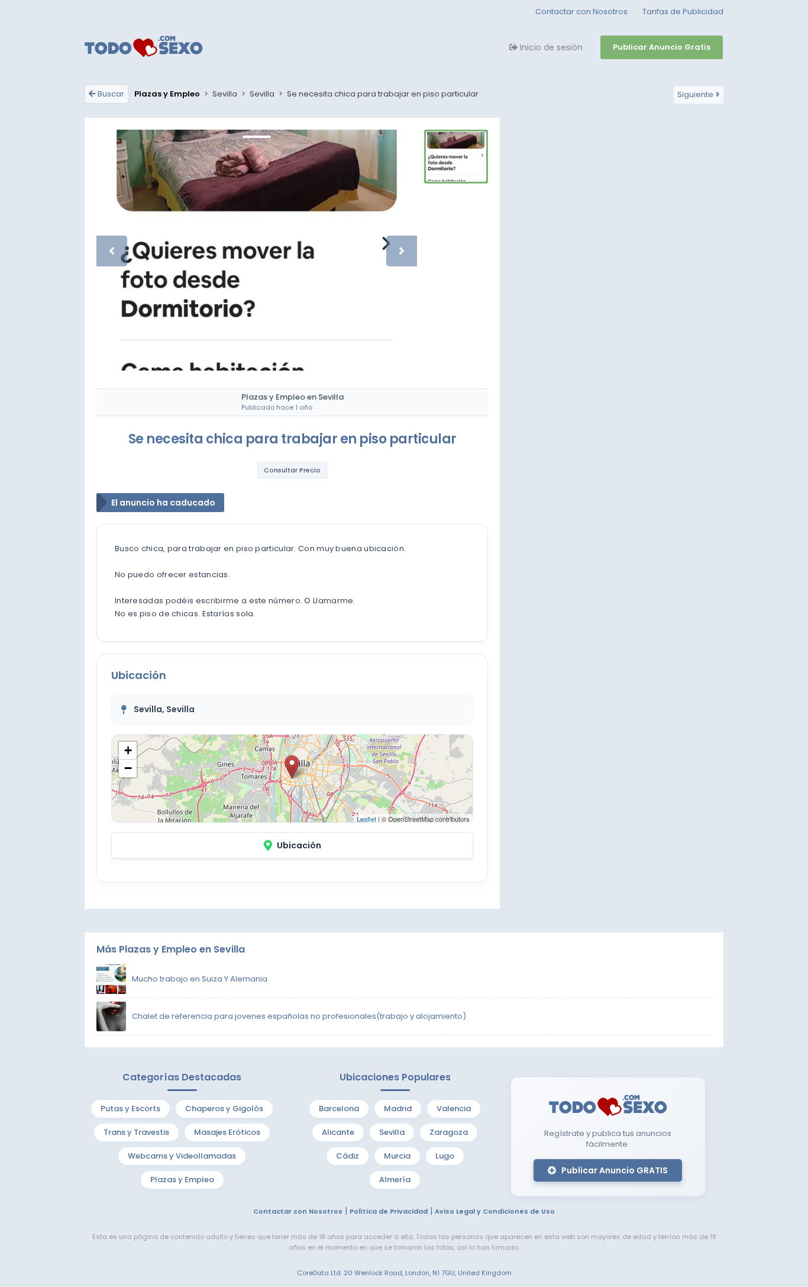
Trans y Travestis (136, 1132)
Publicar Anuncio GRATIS (614, 1170)
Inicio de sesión (550, 47)
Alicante (338, 1132)
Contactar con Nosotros (581, 11)
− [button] (128, 768)
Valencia (454, 1108)
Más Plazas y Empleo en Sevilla (170, 949)
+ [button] (128, 750)
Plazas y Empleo (182, 1179)
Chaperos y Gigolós (224, 1108)
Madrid (398, 1108)
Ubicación (299, 845)
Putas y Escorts (130, 1108)
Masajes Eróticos (227, 1132)
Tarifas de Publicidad (682, 11)
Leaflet (366, 818)
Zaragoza (448, 1132)
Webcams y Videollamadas (182, 1155)
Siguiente (695, 94)
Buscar (111, 93)
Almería (395, 1179)
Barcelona (339, 1108)
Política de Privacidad (389, 1211)
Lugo (444, 1155)
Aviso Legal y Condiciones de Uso (495, 1211)
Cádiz (347, 1155)
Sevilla (392, 1132)
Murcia (397, 1155)
